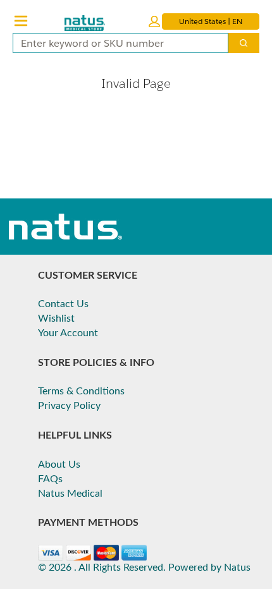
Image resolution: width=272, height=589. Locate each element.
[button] (154, 21)
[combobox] (115, 42)
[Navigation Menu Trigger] (21, 21)
